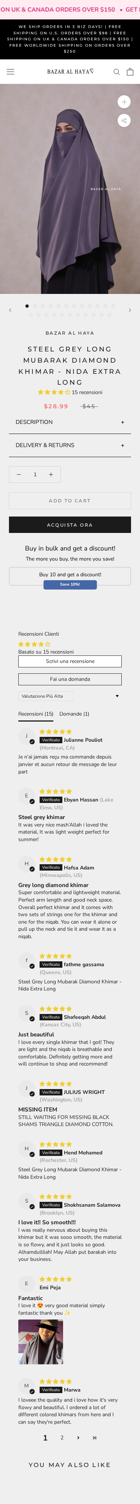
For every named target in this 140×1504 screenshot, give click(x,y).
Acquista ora (70, 525)
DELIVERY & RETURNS (45, 445)
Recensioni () (35, 713)
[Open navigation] (10, 72)
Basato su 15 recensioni (46, 651)
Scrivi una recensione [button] (70, 661)
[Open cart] (130, 71)
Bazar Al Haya (70, 333)
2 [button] (61, 1437)
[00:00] (70, 189)
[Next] (130, 310)
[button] (55, 392)
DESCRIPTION (34, 422)
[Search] (116, 71)
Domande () (74, 713)
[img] (56, 731)
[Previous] (10, 310)
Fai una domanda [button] (70, 679)
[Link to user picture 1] (40, 1342)
